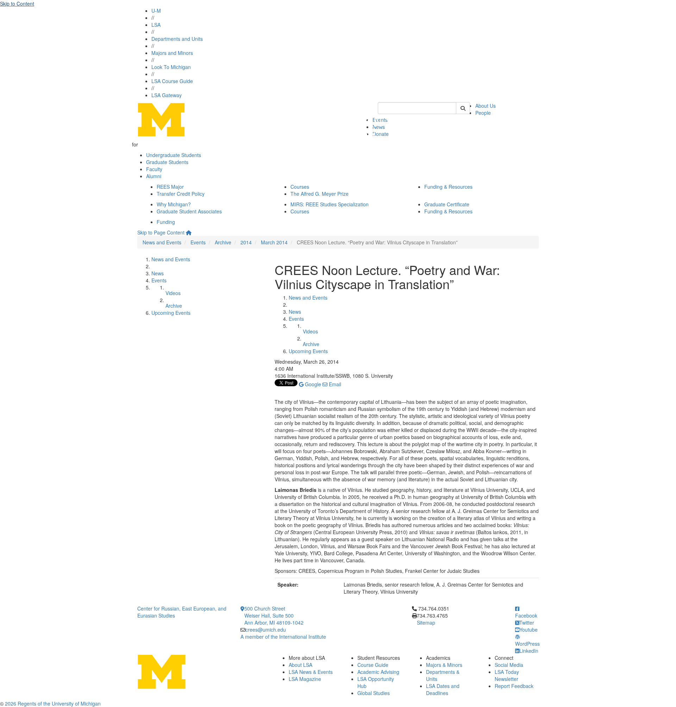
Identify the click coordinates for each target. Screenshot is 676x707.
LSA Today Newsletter (507, 675)
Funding (166, 221)
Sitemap (426, 622)
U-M (156, 10)
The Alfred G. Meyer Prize (319, 193)
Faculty (154, 169)
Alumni (153, 176)
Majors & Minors (444, 664)
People (483, 112)
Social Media (509, 664)
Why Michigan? (174, 204)
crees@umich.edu (265, 629)
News (157, 273)
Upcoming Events (170, 312)
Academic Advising (378, 671)
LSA (156, 24)
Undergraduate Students (173, 154)
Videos (173, 292)
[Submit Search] (463, 108)
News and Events (162, 242)
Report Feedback (514, 685)
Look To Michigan (171, 66)
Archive (223, 242)
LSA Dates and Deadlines (442, 689)
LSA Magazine (305, 678)
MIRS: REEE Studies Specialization (329, 204)
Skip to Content (17, 3)
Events (198, 242)
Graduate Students (167, 161)
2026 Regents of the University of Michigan (53, 703)
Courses (299, 186)
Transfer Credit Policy (181, 193)
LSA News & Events (311, 671)
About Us (485, 105)
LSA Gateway (166, 95)
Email (334, 384)
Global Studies (373, 692)
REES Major (170, 186)
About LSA (300, 664)
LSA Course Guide (172, 81)
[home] (189, 232)
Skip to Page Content (160, 232)
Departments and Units (177, 38)
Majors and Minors (172, 52)
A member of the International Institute (283, 636)
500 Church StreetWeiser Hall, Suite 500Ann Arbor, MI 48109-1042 (273, 615)
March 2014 (274, 242)
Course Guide (372, 664)
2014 (246, 242)
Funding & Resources (448, 186)
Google (312, 384)
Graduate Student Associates (189, 211)
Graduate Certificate (446, 204)
